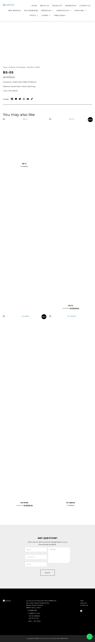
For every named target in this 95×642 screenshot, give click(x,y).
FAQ (81, 601)
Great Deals (59, 15)
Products (57, 6)
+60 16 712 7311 (33, 618)
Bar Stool (31, 67)
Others (44, 15)
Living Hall (79, 10)
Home (34, 6)
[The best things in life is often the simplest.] (12, 5)
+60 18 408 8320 (34, 616)
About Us (44, 6)
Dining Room (63, 10)
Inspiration (70, 6)
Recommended (31, 10)
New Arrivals (14, 10)
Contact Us (84, 6)
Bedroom (46, 10)
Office (32, 15)
